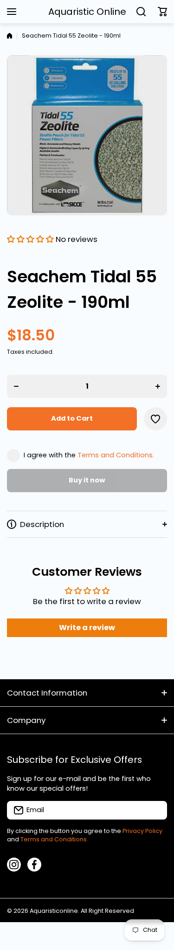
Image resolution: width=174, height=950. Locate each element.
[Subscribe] (155, 810)
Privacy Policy (142, 831)
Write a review (87, 627)
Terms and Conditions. (115, 455)
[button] (162, 11)
